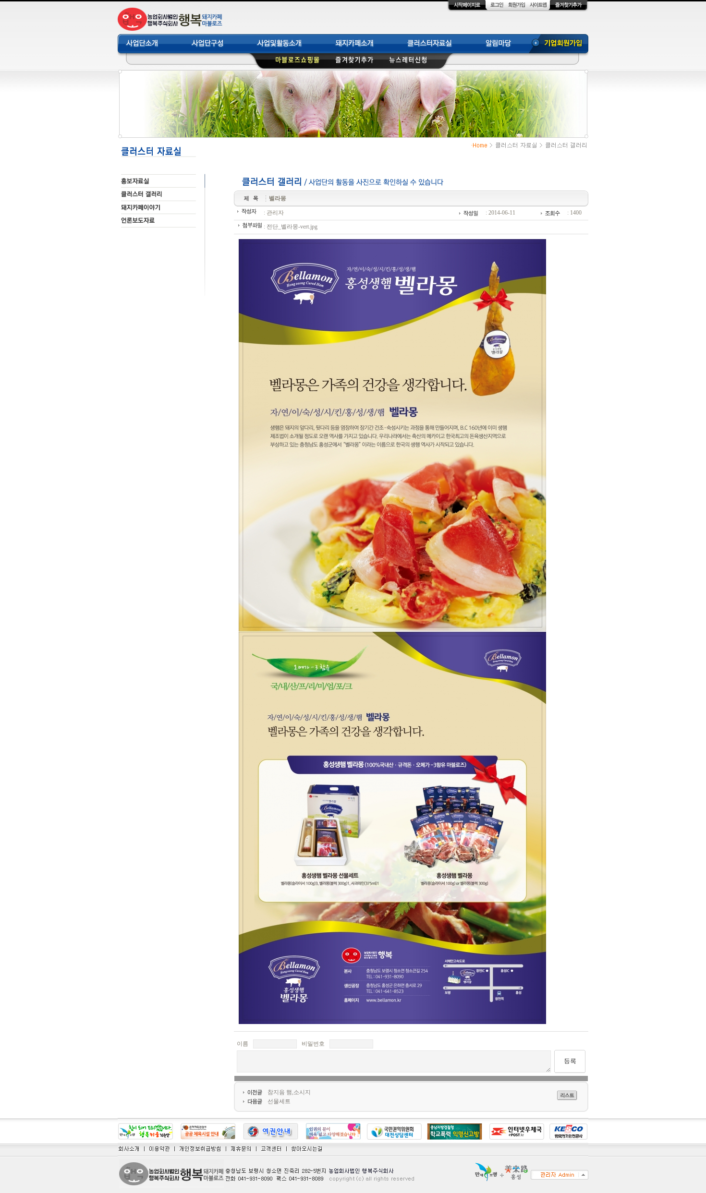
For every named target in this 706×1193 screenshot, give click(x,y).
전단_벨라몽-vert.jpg (292, 226)
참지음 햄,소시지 (289, 1092)
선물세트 (279, 1101)
